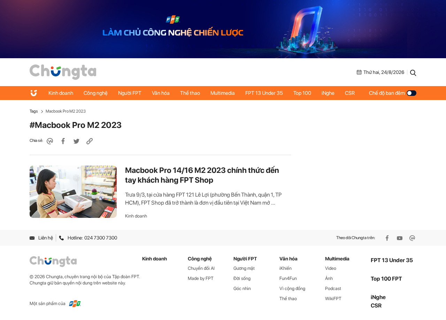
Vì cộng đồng (292, 288)
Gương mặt (244, 268)
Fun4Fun (288, 278)
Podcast (333, 288)
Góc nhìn (242, 288)
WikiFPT (333, 298)
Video (330, 268)
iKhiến (285, 268)
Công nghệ (96, 93)
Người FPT (129, 93)
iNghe (328, 93)
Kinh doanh (60, 93)
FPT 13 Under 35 (264, 93)
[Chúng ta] (63, 72)
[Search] (413, 72)
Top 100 (302, 93)
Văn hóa (161, 93)
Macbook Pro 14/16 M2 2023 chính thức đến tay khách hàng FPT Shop (202, 175)
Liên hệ (45, 238)
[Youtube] (400, 238)
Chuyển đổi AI (201, 268)
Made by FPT (201, 278)
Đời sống (242, 278)
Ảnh (329, 278)
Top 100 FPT (386, 278)
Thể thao (190, 93)
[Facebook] (387, 238)
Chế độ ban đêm (387, 93)
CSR (350, 93)
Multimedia (222, 93)
